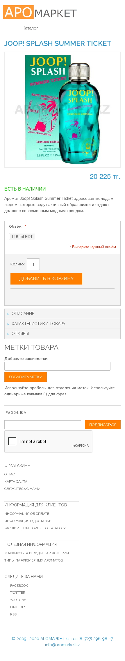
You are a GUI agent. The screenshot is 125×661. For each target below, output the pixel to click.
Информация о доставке (27, 521)
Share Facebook (32, 295)
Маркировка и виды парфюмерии (36, 553)
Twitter (17, 593)
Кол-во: (17, 264)
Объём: (16, 226)
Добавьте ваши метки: (26, 358)
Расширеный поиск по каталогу (34, 528)
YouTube (18, 600)
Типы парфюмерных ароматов (33, 560)
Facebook (19, 586)
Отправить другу (20, 295)
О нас (9, 474)
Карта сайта (15, 481)
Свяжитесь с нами (22, 489)
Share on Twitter (44, 295)
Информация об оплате (26, 514)
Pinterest (19, 607)
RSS (13, 614)
